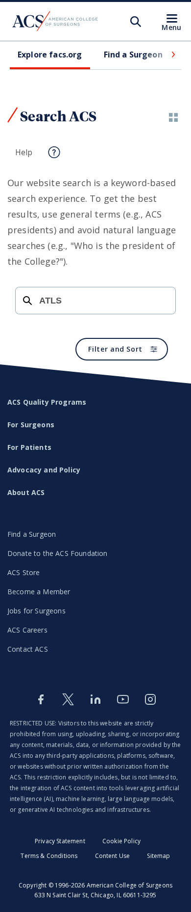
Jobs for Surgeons (36, 610)
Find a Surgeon (31, 534)
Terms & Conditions (49, 856)
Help (24, 152)
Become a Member (38, 591)
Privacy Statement (60, 841)
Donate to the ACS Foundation (57, 553)
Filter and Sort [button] (115, 349)
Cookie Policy (121, 841)
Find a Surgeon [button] (133, 54)
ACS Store (23, 572)
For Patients (29, 447)
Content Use (112, 856)
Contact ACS (27, 649)
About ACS (26, 492)
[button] (172, 54)
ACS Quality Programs (46, 402)
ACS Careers (27, 630)
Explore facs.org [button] (50, 54)
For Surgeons (30, 424)
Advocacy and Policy (43, 469)
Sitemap (158, 856)
